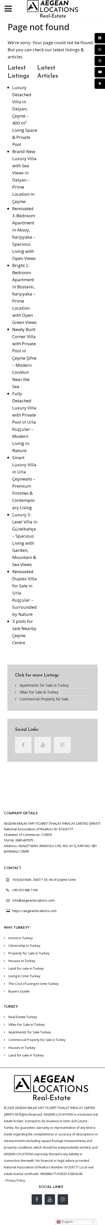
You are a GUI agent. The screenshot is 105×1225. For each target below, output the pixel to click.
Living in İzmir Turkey (24, 976)
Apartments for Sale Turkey (29, 1032)
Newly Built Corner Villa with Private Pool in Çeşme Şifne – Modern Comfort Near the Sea (24, 357)
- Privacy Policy (14, 1180)
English (67, 1222)
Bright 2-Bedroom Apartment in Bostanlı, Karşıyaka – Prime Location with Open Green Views (24, 293)
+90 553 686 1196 (25, 890)
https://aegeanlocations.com (34, 910)
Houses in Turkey (21, 960)
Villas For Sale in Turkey (39, 692)
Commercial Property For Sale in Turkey (36, 1040)
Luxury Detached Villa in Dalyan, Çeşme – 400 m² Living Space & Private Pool (24, 116)
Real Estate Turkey (22, 1017)
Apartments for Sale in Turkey (44, 685)
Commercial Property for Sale (44, 699)
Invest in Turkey (20, 938)
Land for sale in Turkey (26, 968)
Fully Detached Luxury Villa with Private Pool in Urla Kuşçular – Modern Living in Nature (24, 422)
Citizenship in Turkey (24, 945)
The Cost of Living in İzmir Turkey (33, 983)
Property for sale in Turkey (29, 953)
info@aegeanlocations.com (33, 900)
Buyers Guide (19, 991)
